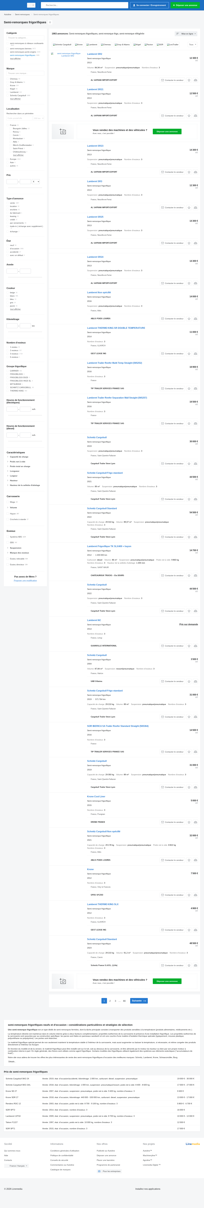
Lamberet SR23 (95, 146)
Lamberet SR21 (95, 89)
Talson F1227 (12, 1122)
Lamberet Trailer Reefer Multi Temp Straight (114, 363)
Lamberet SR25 (95, 217)
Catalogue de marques (60, 1169)
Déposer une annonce (167, 131)
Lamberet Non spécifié (99, 292)
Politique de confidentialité (61, 1155)
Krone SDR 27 (12, 1097)
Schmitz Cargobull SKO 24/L (18, 1085)
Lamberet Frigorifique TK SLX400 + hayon (109, 546)
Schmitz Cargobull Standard (102, 508)
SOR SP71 (10, 1128)
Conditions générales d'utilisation (64, 1151)
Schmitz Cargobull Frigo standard (105, 473)
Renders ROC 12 (13, 1103)
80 (124, 1001)
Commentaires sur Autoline (62, 1165)
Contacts (8, 1160)
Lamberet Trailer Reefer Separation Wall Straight (117, 398)
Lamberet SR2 (94, 54)
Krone (90, 869)
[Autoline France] (14, 5)
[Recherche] (43, 5)
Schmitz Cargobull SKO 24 (17, 1078)
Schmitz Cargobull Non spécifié (103, 831)
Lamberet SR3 (94, 181)
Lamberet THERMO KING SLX (103, 904)
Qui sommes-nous (12, 1151)
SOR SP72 (10, 1110)
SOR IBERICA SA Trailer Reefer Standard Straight (117, 726)
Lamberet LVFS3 (13, 1116)
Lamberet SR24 (95, 257)
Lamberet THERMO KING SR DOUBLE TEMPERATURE (116, 328)
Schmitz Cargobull (97, 437)
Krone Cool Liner (96, 796)
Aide (6, 1155)
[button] (189, 80)
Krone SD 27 (11, 1091)
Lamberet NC (94, 620)
